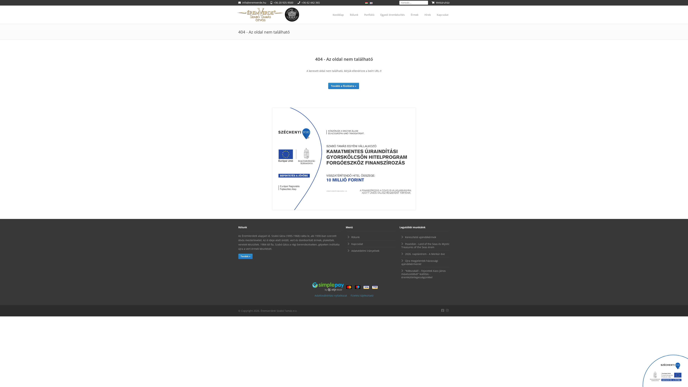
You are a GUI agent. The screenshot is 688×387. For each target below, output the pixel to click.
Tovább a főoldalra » (343, 86)
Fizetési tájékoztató (362, 295)
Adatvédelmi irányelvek (365, 250)
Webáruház (443, 2)
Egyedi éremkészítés (392, 14)
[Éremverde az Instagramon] (447, 310)
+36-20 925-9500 (283, 2)
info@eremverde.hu (254, 2)
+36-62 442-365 (311, 2)
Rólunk (354, 14)
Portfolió (369, 14)
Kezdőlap (338, 14)
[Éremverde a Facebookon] (442, 310)
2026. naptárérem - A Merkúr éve (425, 254)
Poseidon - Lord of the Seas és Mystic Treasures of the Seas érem (425, 245)
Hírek (427, 14)
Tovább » (245, 256)
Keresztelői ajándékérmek (420, 237)
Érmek (414, 14)
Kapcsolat (442, 14)
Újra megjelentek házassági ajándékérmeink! (419, 262)
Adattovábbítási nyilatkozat (331, 295)
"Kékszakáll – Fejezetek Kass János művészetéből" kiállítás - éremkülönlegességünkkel (423, 274)
